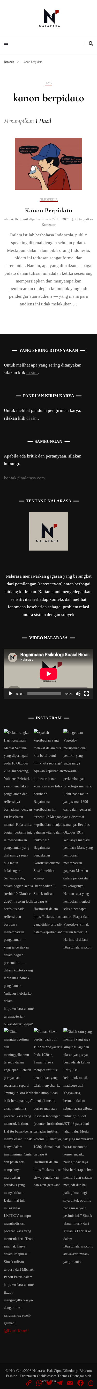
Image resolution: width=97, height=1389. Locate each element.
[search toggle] (91, 43)
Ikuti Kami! (18, 1330)
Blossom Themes (56, 1376)
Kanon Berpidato (48, 210)
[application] (48, 674)
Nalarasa (38, 1371)
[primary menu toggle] (7, 44)
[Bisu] (78, 693)
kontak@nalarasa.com (24, 478)
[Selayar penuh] (86, 693)
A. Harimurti (19, 219)
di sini (32, 372)
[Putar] (10, 693)
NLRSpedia (49, 199)
